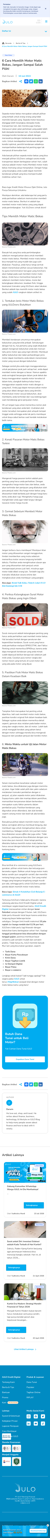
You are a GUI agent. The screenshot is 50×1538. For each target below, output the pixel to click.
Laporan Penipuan (10, 1426)
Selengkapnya (32, 1205)
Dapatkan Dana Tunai (25, 1059)
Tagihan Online (33, 1392)
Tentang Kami (8, 1382)
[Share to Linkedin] (40, 81)
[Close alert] (45, 8)
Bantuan (6, 1392)
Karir (9, 1402)
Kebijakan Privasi (10, 1421)
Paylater (30, 1387)
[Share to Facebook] (26, 81)
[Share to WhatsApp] (36, 81)
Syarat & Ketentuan (11, 1415)
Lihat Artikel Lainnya (24, 1349)
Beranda (8, 43)
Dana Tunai (32, 1382)
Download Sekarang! (38, 1531)
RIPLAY (30, 1397)
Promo (5, 1397)
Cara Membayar (9, 1431)
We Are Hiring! (12, 1403)
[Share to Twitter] (31, 81)
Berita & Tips (20, 43)
